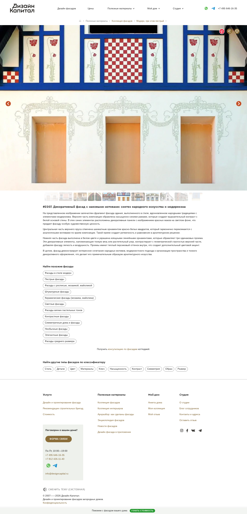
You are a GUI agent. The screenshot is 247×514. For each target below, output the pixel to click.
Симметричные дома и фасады (62, 322)
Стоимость (49, 414)
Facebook (187, 430)
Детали (61, 368)
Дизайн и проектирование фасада (62, 402)
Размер (182, 368)
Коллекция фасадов (109, 402)
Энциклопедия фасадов (111, 420)
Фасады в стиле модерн (58, 273)
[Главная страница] (23, 12)
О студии (184, 402)
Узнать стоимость (142, 511)
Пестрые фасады (54, 279)
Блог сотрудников (189, 408)
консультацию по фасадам (122, 349)
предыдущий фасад (8, 103)
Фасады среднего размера (59, 341)
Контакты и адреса (189, 414)
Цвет (72, 368)
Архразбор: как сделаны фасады (116, 414)
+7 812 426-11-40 (54, 459)
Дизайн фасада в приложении (114, 432)
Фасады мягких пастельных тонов (63, 310)
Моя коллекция (156, 408)
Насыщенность (118, 368)
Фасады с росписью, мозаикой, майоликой (68, 285)
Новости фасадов (107, 426)
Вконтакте (193, 430)
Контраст (137, 368)
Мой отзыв (154, 414)
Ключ (102, 368)
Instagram (181, 430)
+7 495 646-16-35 (227, 8)
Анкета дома (155, 402)
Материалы (87, 368)
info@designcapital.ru (56, 473)
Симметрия (153, 368)
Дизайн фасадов (66, 8)
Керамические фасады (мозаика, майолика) (69, 298)
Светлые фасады (54, 304)
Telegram (200, 430)
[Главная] (80, 21)
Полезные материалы (120, 8)
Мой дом (152, 8)
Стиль (48, 368)
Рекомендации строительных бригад (63, 408)
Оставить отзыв (187, 420)
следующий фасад (238, 103)
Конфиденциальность (55, 502)
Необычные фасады (56, 329)
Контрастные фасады (57, 316)
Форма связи (59, 439)
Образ (168, 368)
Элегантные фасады (56, 335)
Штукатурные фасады (57, 291)
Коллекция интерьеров (110, 408)
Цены (91, 8)
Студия (177, 8)
